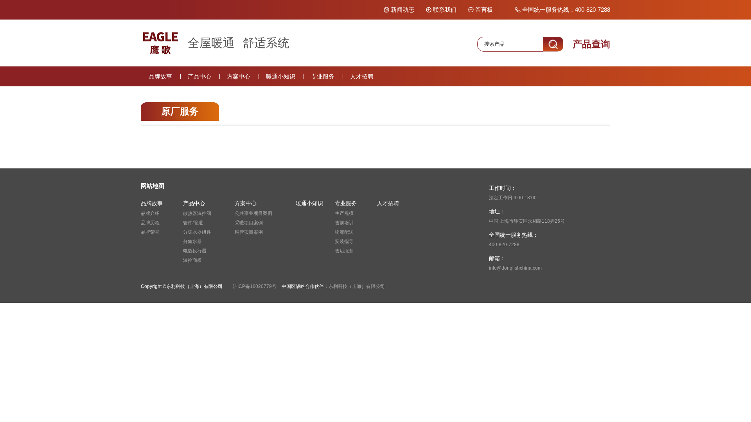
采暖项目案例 (249, 222)
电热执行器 (195, 251)
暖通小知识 (280, 76)
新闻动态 (402, 9)
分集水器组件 (197, 232)
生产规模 (344, 213)
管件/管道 (193, 222)
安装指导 (344, 241)
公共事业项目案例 (253, 213)
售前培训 (344, 222)
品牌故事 (160, 76)
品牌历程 (150, 222)
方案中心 (238, 76)
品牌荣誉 (150, 232)
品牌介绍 (150, 213)
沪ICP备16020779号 (255, 286)
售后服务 (344, 251)
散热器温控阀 (197, 213)
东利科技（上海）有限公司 (357, 286)
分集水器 (192, 241)
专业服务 (322, 76)
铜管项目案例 (249, 232)
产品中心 (199, 76)
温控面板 (192, 260)
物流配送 (344, 232)
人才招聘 (362, 76)
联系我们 (444, 9)
